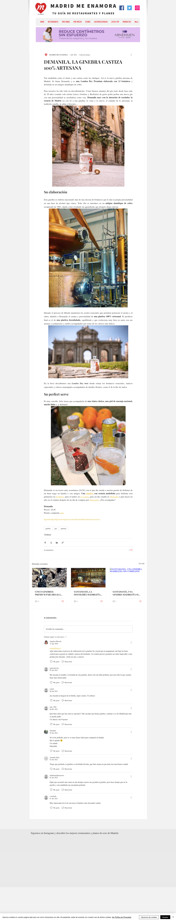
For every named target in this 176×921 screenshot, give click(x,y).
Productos (47, 534)
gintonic (63, 528)
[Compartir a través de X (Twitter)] (51, 542)
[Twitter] (129, 8)
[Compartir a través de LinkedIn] (57, 542)
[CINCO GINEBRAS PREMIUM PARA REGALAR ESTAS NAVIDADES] (49, 577)
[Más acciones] (131, 54)
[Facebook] (121, 8)
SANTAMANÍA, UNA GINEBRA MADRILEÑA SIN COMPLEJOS (126, 593)
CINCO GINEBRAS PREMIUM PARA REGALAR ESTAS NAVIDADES (48, 593)
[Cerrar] (173, 917)
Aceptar (165, 917)
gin (56, 528)
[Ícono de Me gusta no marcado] (51, 661)
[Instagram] (137, 8)
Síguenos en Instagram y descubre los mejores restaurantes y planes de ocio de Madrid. (75, 833)
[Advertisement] (72, 904)
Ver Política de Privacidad (121, 917)
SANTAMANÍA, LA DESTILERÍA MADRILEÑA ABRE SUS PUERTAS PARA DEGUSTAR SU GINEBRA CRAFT (87, 593)
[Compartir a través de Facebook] (45, 542)
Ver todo (142, 563)
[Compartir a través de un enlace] (63, 542)
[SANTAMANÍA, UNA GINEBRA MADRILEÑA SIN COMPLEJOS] (127, 577)
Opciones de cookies (149, 917)
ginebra (48, 528)
